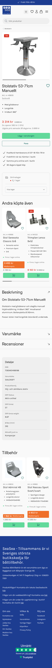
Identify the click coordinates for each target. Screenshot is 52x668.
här (4, 590)
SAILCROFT (10, 379)
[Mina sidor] (36, 11)
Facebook (41, 616)
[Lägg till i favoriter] (22, 228)
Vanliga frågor (25, 623)
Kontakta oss (8, 616)
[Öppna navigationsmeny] (46, 11)
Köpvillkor (24, 626)
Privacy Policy (25, 630)
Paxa (26, 143)
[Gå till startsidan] (7, 10)
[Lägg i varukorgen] (13, 275)
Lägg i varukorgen (26, 136)
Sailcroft (6, 98)
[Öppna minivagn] (41, 11)
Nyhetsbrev (7, 619)
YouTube (40, 623)
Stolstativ (8, 29)
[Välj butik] (26, 12)
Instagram (41, 619)
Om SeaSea (7, 629)
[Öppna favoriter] (32, 11)
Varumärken (25, 619)
